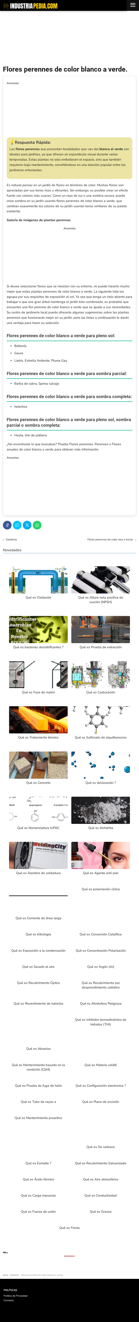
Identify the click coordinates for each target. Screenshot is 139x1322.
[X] (27, 525)
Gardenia (11, 539)
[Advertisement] (69, 38)
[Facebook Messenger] (17, 525)
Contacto (9, 1300)
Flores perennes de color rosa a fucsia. (110, 539)
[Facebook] (7, 525)
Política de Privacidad (15, 1296)
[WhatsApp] (37, 525)
